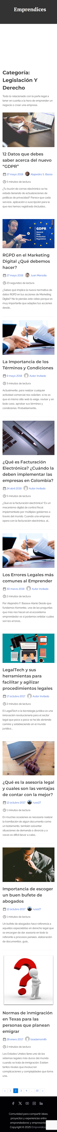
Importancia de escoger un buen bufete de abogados (28, 895)
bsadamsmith (39, 1039)
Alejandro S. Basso (42, 174)
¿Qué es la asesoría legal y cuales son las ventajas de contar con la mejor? (28, 788)
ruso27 (37, 802)
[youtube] (27, 1104)
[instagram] (34, 1104)
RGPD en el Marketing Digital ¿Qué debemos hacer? (26, 261)
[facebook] (13, 1104)
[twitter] (20, 1104)
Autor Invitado (37, 375)
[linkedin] (41, 1104)
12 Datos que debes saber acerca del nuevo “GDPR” (27, 160)
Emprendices (39, 1127)
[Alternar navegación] (28, 20)
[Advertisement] (28, 46)
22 (37, 1090)
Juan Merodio (39, 275)
